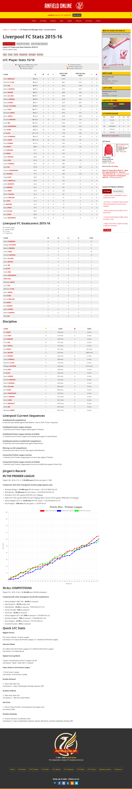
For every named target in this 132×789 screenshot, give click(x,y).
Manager (32, 54)
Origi (10, 140)
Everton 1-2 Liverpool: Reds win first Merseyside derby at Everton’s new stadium (115, 204)
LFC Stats (13, 30)
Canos (9, 208)
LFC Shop (114, 166)
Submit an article (105, 769)
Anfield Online (71, 757)
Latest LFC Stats (108, 108)
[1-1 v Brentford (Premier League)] (110, 104)
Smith (9, 147)
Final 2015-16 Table (23, 44)
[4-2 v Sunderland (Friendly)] (105, 104)
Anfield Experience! (115, 177)
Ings (9, 160)
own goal (7, 279)
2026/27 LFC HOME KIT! (64, 15)
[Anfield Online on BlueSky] (55, 783)
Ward (10, 191)
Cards (16, 54)
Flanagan (9, 150)
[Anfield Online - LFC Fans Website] (66, 6)
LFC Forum (92, 769)
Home (5, 30)
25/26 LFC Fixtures (109, 83)
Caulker (11, 194)
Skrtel (10, 116)
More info (111, 163)
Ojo (8, 167)
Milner (10, 92)
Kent (8, 201)
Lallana (11, 96)
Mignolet (11, 79)
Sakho (12, 113)
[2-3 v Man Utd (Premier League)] (127, 104)
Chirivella (11, 180)
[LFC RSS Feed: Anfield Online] (72, 783)
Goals (10, 54)
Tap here (107, 68)
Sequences (23, 54)
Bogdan (10, 157)
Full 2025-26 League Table (111, 135)
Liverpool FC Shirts (123, 174)
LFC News (22, 769)
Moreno (12, 89)
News (106, 191)
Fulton (9, 211)
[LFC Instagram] (63, 783)
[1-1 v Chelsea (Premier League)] (121, 104)
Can (8, 86)
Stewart (10, 143)
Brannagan (14, 170)
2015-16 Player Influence (39, 44)
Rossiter (11, 184)
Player (5, 329)
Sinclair (11, 197)
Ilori (9, 177)
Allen (8, 133)
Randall (11, 164)
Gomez (8, 153)
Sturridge (11, 136)
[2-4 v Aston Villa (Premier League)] (116, 104)
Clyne (12, 82)
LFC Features (68, 769)
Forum (118, 191)
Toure (9, 130)
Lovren (10, 102)
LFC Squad (56, 769)
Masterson (12, 218)
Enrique (9, 187)
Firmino (12, 99)
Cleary (8, 214)
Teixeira (9, 174)
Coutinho (12, 106)
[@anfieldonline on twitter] (76, 783)
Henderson (12, 126)
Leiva (9, 109)
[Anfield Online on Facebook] (59, 783)
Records (40, 54)
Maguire (9, 204)
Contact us (118, 769)
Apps (5, 54)
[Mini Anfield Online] (68, 783)
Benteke (12, 119)
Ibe (9, 123)
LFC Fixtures (33, 769)
